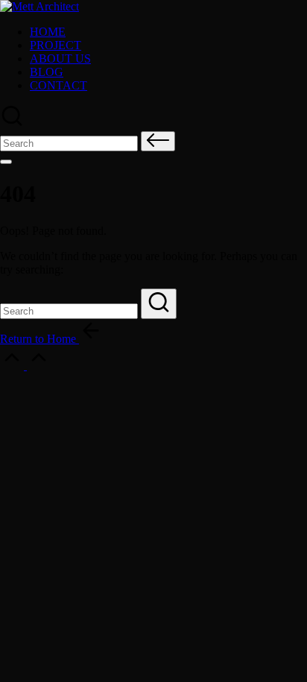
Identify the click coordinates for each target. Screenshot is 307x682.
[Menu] (6, 162)
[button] (158, 141)
